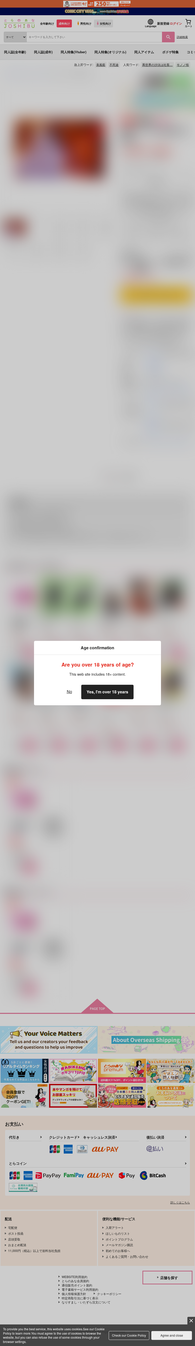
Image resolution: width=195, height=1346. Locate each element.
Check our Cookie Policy (129, 1335)
